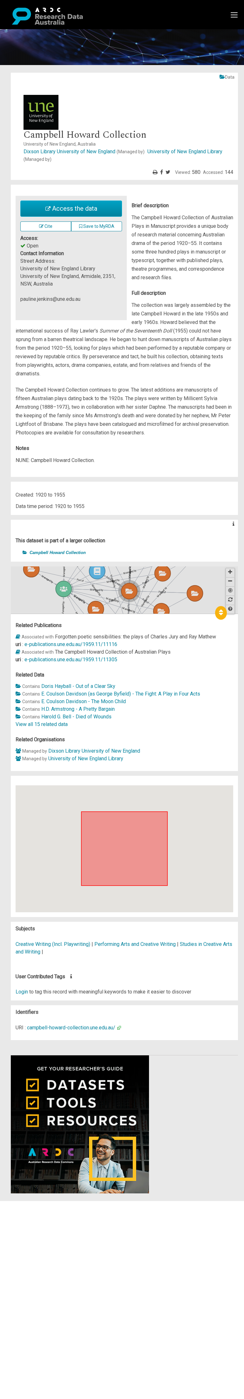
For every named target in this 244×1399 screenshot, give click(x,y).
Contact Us (32, 1220)
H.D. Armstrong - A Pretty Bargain (78, 709)
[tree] (124, 552)
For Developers (37, 1235)
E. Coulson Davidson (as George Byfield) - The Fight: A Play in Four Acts (120, 694)
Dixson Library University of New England (84, 151)
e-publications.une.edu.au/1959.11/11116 (70, 644)
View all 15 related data (42, 724)
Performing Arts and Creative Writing (135, 944)
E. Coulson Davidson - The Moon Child (83, 701)
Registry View (35, 1250)
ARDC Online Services (44, 1243)
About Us (30, 1205)
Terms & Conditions (41, 1262)
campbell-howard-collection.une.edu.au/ (71, 1028)
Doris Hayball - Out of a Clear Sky (78, 686)
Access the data (74, 208)
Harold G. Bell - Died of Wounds (76, 717)
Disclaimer (32, 1227)
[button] (19, 552)
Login (22, 992)
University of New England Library (85, 759)
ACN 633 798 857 (19, 1288)
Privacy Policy (35, 1269)
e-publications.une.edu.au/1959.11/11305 (70, 660)
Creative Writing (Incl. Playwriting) (54, 944)
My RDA (29, 1212)
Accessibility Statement (46, 1277)
